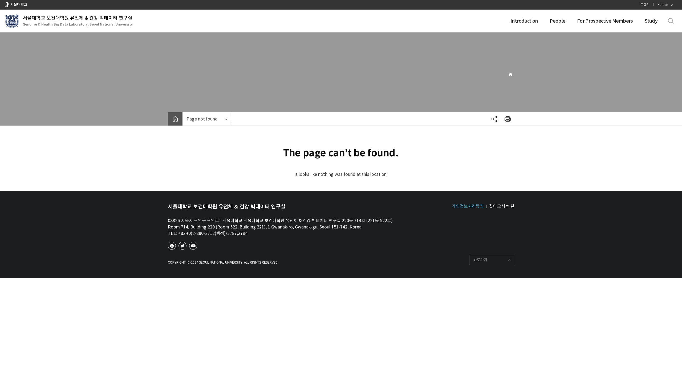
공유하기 (494, 119)
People (557, 21)
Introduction (524, 21)
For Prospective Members (605, 21)
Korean (662, 5)
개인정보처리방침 (468, 206)
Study (651, 21)
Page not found (202, 119)
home (175, 119)
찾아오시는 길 (501, 206)
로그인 (644, 5)
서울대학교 (18, 4)
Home (510, 74)
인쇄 (507, 119)
